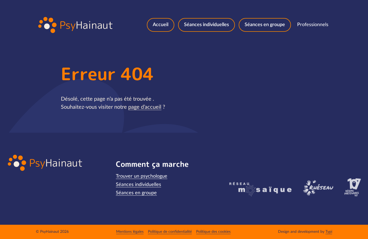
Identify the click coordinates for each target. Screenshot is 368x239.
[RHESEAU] (318, 187)
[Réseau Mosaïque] (259, 189)
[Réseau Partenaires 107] (352, 187)
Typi (328, 232)
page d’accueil (144, 107)
